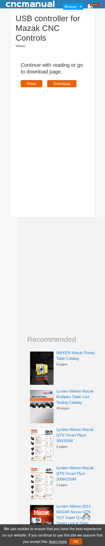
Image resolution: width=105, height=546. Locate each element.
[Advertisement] (52, 145)
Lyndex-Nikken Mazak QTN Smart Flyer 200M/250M (75, 473)
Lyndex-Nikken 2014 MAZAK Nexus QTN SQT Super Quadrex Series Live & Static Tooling (73, 517)
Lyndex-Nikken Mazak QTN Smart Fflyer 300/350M (75, 435)
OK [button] (75, 541)
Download (62, 83)
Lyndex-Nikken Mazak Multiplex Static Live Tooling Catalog (75, 397)
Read (31, 83)
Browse (70, 7)
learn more (58, 541)
